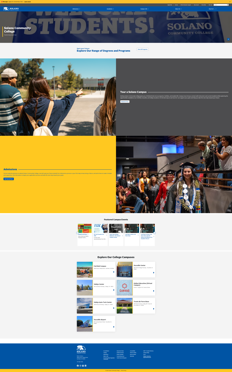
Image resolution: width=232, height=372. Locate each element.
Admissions (106, 354)
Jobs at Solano (133, 354)
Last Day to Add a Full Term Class (130, 235)
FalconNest (203, 4)
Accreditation (106, 350)
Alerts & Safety (133, 352)
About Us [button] (178, 9)
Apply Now (170, 4)
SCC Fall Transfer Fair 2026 (99, 235)
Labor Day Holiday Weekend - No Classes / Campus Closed (115, 236)
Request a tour (125, 101)
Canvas (176, 4)
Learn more (27, 1)
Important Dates (120, 350)
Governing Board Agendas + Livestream (109, 358)
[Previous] (77, 233)
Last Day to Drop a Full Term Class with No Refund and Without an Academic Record (146, 236)
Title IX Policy (123, 370)
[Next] (154, 233)
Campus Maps (146, 352)
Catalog (105, 352)
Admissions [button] (76, 9)
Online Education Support (185, 4)
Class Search (196, 4)
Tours (144, 354)
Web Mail (210, 4)
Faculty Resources (120, 356)
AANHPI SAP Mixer (82, 234)
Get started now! (9, 179)
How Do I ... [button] (212, 9)
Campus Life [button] (143, 9)
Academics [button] (110, 9)
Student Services (120, 352)
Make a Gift (105, 356)
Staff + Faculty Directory (148, 350)
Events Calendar (120, 354)
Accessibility (132, 350)
